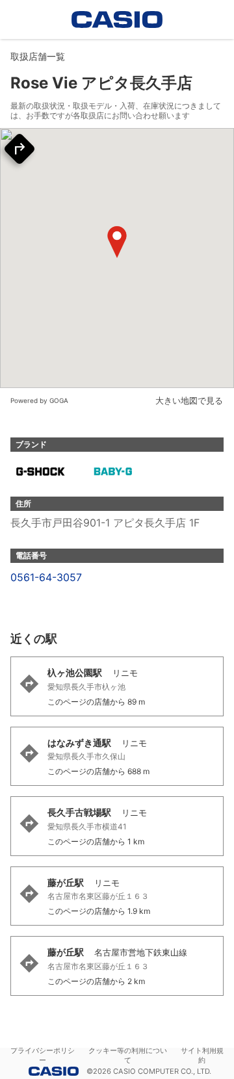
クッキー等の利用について (127, 1055)
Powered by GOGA (39, 400)
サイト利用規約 (202, 1055)
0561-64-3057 (46, 577)
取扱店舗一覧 (37, 56)
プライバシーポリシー (42, 1055)
